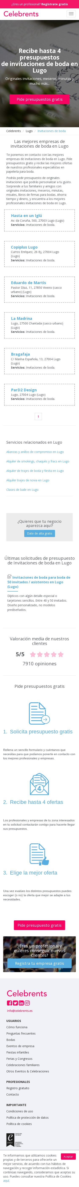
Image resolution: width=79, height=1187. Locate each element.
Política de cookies (19, 1124)
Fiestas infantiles (17, 1052)
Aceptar (68, 1156)
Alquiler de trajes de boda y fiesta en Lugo (35, 471)
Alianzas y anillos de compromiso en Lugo (35, 452)
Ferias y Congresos (19, 1059)
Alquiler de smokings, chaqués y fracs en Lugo (37, 461)
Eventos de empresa (20, 1046)
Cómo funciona (16, 1027)
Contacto (12, 1094)
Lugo (29, 131)
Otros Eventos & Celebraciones (27, 1071)
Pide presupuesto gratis (39, 925)
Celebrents (13, 131)
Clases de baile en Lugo (22, 490)
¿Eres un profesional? (39, 4)
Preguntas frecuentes (21, 1033)
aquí (6, 1181)
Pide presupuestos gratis (40, 99)
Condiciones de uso (19, 1111)
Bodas (10, 1040)
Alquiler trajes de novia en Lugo (27, 480)
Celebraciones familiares (23, 1065)
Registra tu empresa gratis (39, 963)
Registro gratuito (17, 1088)
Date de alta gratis (39, 533)
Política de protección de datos (27, 1118)
